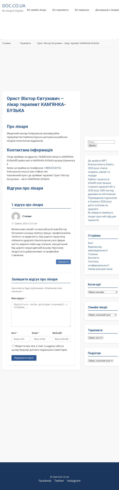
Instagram (74, 481)
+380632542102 (52, 168)
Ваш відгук (18, 298)
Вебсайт (57, 333)
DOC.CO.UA (13, 5)
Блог (90, 243)
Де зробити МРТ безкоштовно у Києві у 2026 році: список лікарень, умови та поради (101, 168)
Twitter (59, 481)
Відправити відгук (24, 358)
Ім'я (14, 333)
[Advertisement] (59, 69)
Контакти (93, 257)
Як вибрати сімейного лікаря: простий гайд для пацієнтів (102, 216)
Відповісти (63, 261)
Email (35, 333)
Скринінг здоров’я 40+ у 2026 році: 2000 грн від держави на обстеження (102, 190)
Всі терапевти (60, 9)
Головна (93, 254)
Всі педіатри (82, 9)
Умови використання (100, 269)
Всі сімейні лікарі (36, 9)
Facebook (45, 481)
